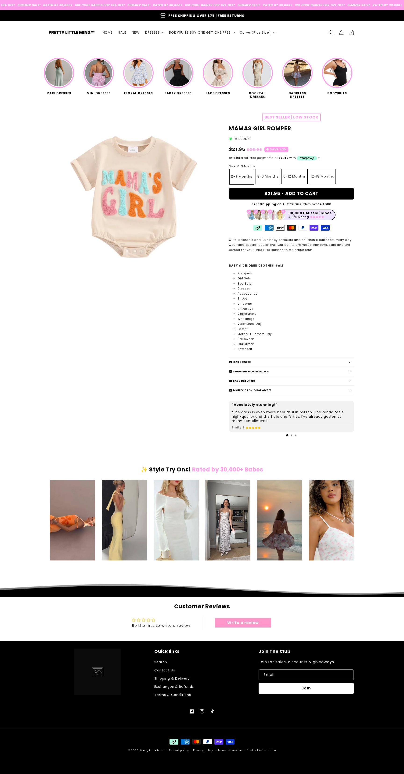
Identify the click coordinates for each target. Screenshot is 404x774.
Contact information (261, 750)
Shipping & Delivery (172, 678)
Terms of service (230, 750)
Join (306, 688)
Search (160, 662)
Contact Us (164, 670)
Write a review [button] (243, 622)
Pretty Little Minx (152, 750)
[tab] (287, 435)
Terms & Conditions (172, 694)
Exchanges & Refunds (174, 686)
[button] (154, 32)
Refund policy (179, 750)
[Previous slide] (55, 520)
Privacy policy (203, 750)
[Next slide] (348, 520)
